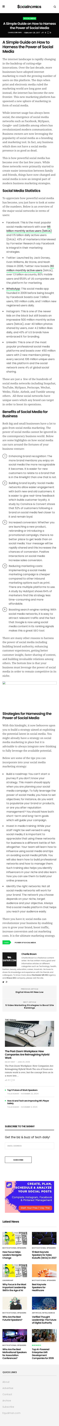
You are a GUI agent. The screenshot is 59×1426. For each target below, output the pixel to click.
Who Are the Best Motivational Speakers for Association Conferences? (14, 1354)
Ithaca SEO (11, 978)
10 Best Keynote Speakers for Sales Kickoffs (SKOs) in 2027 (44, 1254)
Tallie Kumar (13, 1093)
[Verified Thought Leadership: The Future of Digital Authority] (44, 1303)
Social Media (30, 18)
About (6, 1382)
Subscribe (8, 1406)
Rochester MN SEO (40, 975)
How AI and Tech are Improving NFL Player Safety (28, 1102)
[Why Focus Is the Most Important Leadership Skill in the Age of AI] (14, 1270)
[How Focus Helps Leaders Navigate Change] (14, 1238)
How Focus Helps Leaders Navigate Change (11, 1254)
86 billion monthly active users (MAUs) (29, 229)
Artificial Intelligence (43, 1313)
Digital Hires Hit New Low (29, 992)
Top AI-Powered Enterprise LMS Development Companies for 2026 (43, 1354)
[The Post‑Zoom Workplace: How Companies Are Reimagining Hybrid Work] (29, 1034)
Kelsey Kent (10, 1062)
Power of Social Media (25, 942)
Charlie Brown (15, 32)
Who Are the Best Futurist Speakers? (12, 1318)
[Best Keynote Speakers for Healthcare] (44, 1270)
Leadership (7, 1280)
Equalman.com (11, 1413)
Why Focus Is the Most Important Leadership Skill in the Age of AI (14, 1287)
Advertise (7, 1388)
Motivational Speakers (14, 1248)
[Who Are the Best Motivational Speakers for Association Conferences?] (14, 1335)
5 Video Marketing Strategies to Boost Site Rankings (29, 1006)
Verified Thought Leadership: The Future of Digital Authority (44, 1319)
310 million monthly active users (30, 268)
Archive (6, 1400)
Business (36, 1345)
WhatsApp (13, 289)
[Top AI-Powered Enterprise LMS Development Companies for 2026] (44, 1335)
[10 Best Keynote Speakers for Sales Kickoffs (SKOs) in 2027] (44, 1238)
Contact (7, 1394)
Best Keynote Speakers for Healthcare (39, 1287)
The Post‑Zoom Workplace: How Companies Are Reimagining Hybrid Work (27, 1054)
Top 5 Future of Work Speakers (22, 1090)
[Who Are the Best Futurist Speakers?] (14, 1303)
